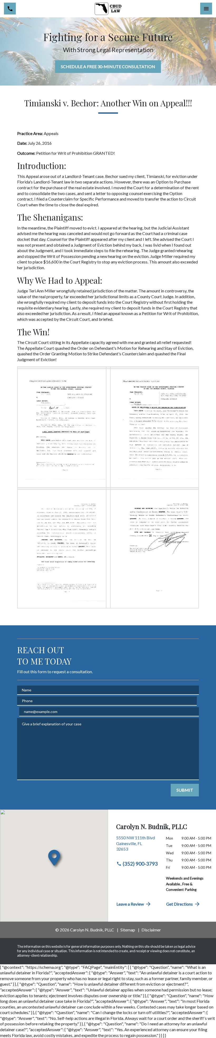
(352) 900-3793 (140, 864)
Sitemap (127, 929)
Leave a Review (130, 903)
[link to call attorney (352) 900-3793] (10, 8)
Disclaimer (151, 929)
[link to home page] (108, 8)
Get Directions (179, 903)
